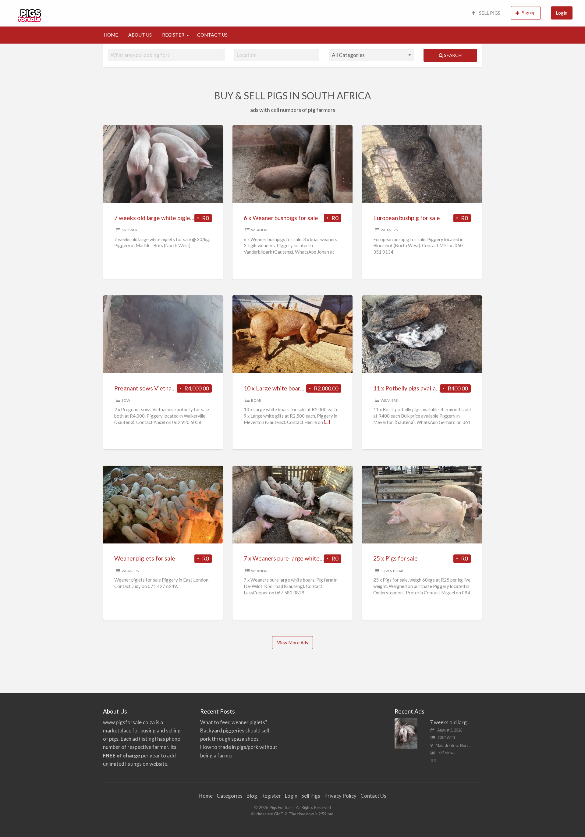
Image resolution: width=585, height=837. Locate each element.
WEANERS (259, 230)
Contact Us (373, 795)
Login (561, 13)
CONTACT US (212, 34)
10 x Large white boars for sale (284, 388)
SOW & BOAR (392, 570)
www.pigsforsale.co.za (129, 722)
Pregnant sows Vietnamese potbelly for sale (171, 388)
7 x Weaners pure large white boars (289, 558)
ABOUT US (140, 34)
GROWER (129, 230)
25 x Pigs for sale (395, 558)
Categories (230, 795)
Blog (251, 795)
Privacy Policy (340, 795)
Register (271, 795)
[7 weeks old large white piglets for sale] (406, 732)
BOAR (256, 400)
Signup (529, 12)
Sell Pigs (310, 795)
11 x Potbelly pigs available (408, 388)
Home (206, 795)
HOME (111, 34)
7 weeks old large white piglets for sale (165, 217)
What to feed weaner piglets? (233, 722)
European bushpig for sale (406, 217)
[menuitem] (485, 13)
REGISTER (173, 34)
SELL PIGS (489, 13)
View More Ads (292, 642)
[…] (327, 422)
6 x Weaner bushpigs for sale (281, 217)
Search (452, 55)
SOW (126, 400)
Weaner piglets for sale (144, 558)
